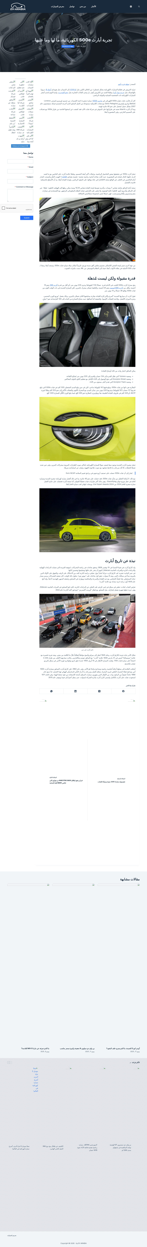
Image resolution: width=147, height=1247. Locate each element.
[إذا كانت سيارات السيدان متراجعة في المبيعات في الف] (29, 84)
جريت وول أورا (118, 92)
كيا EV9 (73, 89)
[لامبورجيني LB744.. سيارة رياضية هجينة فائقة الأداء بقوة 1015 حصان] (102, 1147)
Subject (29, 177)
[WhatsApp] (51, 691)
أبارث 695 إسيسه (116, 288)
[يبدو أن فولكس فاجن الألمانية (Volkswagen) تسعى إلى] (20, 93)
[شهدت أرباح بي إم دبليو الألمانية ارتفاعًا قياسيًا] (20, 138)
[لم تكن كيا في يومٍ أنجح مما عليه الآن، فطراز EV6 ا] (29, 138)
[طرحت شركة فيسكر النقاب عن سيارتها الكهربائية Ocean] (11, 93)
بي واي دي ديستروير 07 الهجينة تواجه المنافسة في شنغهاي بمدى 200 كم (120, 1147)
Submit (26, 218)
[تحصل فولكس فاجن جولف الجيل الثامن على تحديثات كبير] (20, 111)
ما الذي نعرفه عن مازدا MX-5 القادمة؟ (35, 1048)
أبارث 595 (54, 285)
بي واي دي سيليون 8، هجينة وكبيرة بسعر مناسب (77, 1048)
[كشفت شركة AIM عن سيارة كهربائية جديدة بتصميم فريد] (20, 129)
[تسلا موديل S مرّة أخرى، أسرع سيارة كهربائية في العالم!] (35, 1147)
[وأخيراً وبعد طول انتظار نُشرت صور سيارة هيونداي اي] (11, 129)
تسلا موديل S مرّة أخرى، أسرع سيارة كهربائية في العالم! (19, 1147)
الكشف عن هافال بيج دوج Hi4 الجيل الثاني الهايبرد (53, 1147)
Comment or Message (24, 187)
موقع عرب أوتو (123, 84)
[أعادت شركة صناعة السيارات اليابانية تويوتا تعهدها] (11, 111)
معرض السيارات (57, 6)
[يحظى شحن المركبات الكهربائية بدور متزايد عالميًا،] (11, 84)
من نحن (83, 6)
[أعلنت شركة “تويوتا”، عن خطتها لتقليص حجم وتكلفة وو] (29, 120)
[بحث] (139, 6)
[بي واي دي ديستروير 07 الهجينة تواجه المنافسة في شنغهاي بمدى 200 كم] (136, 1147)
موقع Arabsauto (68, 46)
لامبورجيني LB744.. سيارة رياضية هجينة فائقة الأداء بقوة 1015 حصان (87, 1147)
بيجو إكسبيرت (63, 92)
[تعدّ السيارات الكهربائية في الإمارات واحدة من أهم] (29, 129)
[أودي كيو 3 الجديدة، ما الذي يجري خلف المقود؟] (119, 964)
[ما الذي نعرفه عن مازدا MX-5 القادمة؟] (28, 964)
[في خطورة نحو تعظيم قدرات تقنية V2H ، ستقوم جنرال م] (20, 84)
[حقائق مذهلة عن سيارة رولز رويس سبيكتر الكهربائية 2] (11, 102)
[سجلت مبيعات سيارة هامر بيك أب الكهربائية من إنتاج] (29, 111)
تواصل (71, 6)
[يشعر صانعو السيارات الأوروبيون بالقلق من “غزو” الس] (29, 102)
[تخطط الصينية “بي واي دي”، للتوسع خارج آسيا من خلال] (11, 120)
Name (30, 157)
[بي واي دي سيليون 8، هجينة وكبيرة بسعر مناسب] (73, 964)
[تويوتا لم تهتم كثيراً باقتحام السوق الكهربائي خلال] (29, 93)
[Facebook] (123, 691)
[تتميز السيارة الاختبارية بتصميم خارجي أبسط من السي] (20, 120)
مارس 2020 (97, 101)
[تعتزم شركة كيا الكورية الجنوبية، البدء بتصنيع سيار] (20, 102)
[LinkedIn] (75, 691)
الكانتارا (64, 177)
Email (30, 167)
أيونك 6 (48, 89)
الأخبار (93, 6)
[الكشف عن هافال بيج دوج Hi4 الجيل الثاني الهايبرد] (68, 1147)
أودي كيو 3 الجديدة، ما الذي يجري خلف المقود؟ (123, 1048)
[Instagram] (131, 6)
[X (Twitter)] (99, 691)
